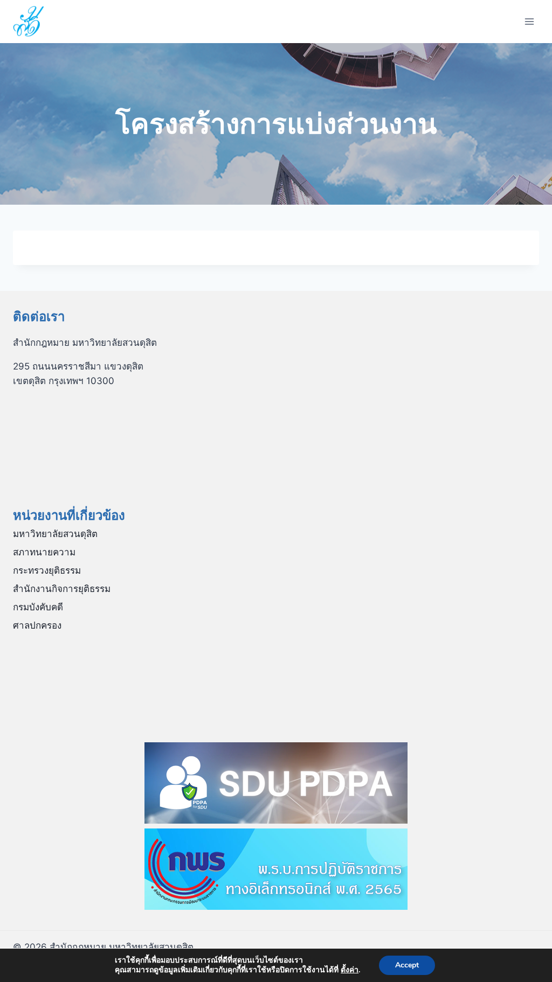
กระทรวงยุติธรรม (47, 570)
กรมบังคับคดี (38, 607)
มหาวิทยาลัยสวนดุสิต (55, 533)
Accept (407, 965)
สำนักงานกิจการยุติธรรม (62, 588)
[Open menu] (529, 21)
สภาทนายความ (44, 552)
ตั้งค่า (349, 970)
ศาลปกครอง (37, 625)
